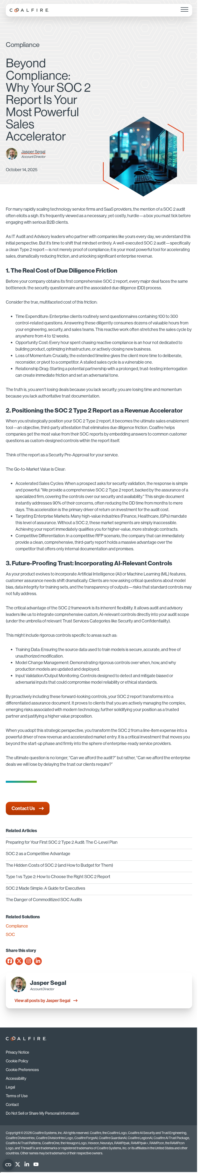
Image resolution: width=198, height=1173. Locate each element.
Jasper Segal (33, 151)
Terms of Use (17, 1095)
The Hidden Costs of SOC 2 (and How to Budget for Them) (59, 865)
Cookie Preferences (22, 1069)
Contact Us (23, 808)
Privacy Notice (17, 1052)
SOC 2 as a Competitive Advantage (38, 853)
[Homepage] (29, 10)
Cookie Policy (17, 1060)
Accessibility (16, 1078)
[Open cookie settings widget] (8, 1165)
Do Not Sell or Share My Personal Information (42, 1113)
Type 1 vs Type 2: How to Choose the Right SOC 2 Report (58, 876)
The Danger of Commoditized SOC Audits (44, 899)
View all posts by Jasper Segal (42, 1000)
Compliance (17, 926)
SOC (10, 934)
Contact (12, 1104)
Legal (10, 1087)
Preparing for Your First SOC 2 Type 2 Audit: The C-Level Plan (62, 842)
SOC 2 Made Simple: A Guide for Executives (45, 888)
